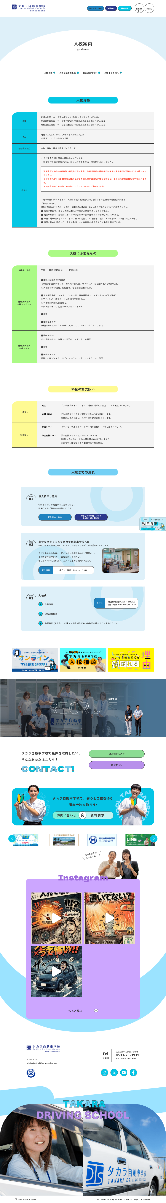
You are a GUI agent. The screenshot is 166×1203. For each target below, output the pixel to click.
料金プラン (117, 765)
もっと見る (75, 1011)
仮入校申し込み (95, 8)
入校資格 (48, 73)
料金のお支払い (90, 73)
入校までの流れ (111, 73)
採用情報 (125, 8)
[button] (12, 839)
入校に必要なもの (67, 73)
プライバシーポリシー (27, 1199)
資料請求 (111, 8)
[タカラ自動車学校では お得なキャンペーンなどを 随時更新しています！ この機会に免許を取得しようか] (56, 918)
